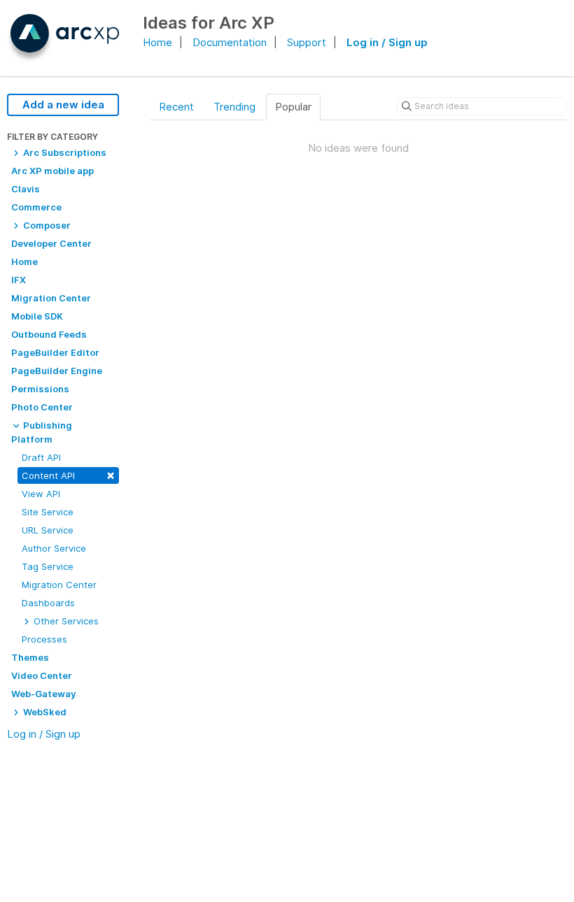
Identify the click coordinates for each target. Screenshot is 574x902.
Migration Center (59, 584)
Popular (293, 106)
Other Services (65, 621)
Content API (68, 474)
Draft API (41, 457)
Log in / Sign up (387, 42)
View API (41, 493)
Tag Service (48, 566)
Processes (44, 639)
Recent (176, 106)
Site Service (48, 511)
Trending (234, 106)
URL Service (48, 530)
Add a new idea (63, 104)
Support (306, 42)
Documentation (229, 42)
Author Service (54, 548)
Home (157, 42)
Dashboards (48, 602)
